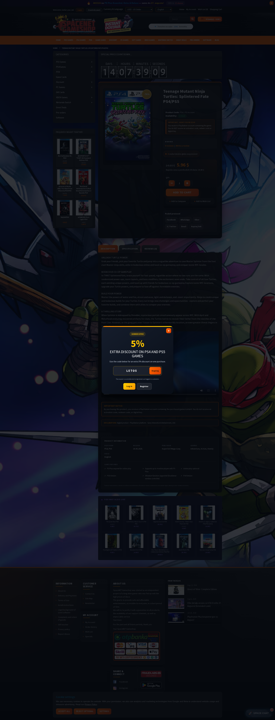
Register (144, 386)
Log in (129, 386)
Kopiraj (155, 370)
